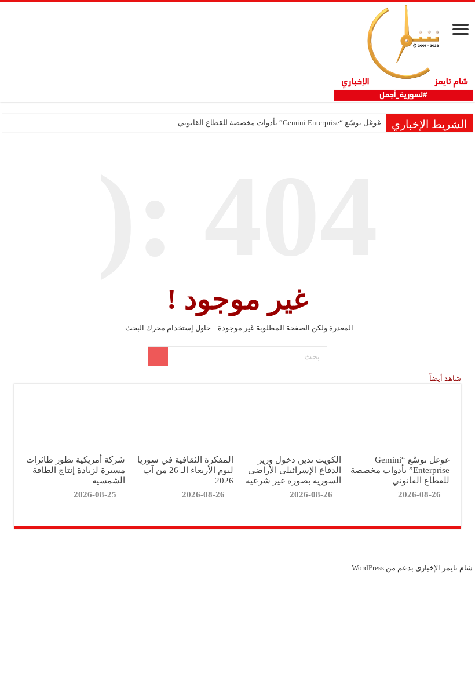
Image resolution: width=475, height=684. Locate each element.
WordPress (368, 567)
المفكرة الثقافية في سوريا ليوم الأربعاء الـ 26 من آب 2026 (185, 469)
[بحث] (158, 356)
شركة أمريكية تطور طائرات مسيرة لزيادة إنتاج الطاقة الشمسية (75, 469)
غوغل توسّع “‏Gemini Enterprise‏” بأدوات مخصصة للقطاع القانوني (279, 122)
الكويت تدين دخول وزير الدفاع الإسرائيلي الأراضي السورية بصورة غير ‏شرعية (293, 469)
